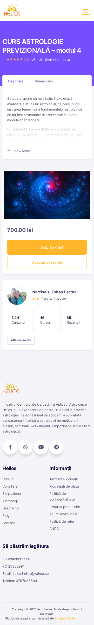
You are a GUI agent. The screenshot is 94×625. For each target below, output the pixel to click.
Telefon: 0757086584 (19, 581)
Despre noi (10, 508)
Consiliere (10, 486)
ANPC (54, 528)
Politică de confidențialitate (62, 496)
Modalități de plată (64, 486)
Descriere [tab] (15, 81)
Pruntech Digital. (65, 618)
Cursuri (7, 479)
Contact (8, 523)
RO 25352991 (13, 566)
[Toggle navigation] (85, 11)
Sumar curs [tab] (44, 81)
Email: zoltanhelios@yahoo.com (27, 573)
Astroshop (10, 501)
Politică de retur (61, 521)
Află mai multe (21, 340)
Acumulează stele (63, 514)
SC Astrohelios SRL (17, 559)
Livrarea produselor (64, 507)
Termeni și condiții (63, 479)
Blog (5, 516)
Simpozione (11, 493)
